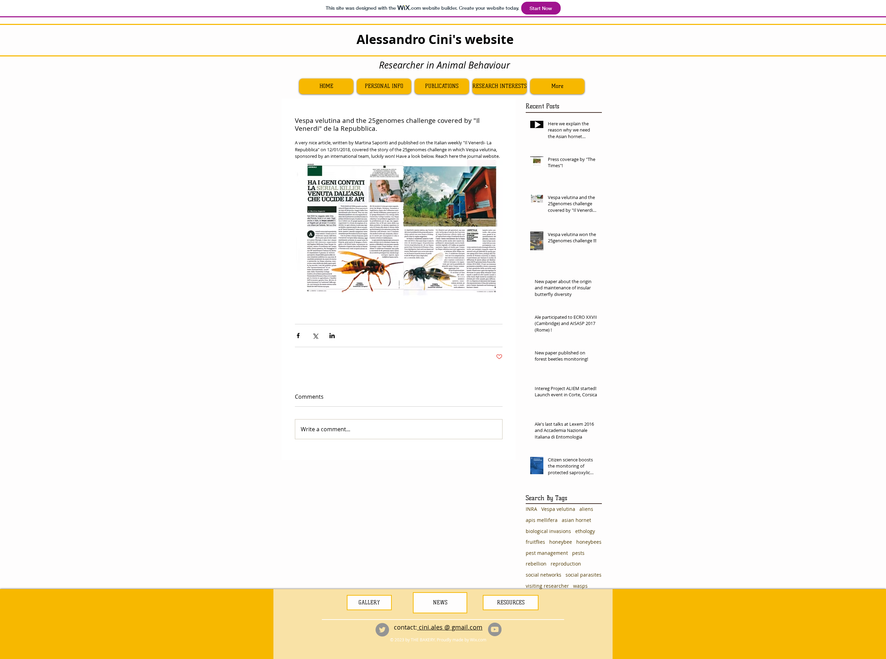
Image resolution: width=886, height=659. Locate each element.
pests (578, 553)
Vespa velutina (558, 509)
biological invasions (548, 531)
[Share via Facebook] (298, 335)
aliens (586, 509)
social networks (543, 574)
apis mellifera (542, 520)
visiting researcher (547, 586)
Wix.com (478, 639)
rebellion (536, 563)
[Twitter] (382, 630)
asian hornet (576, 520)
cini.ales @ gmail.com (449, 627)
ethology (585, 531)
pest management (547, 553)
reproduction (566, 563)
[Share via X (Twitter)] (315, 335)
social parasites (584, 574)
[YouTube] (494, 629)
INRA (531, 509)
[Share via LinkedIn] (332, 335)
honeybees (589, 542)
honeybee (560, 542)
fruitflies (535, 542)
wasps (580, 586)
